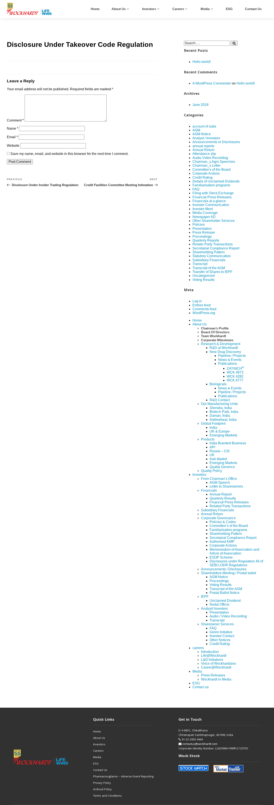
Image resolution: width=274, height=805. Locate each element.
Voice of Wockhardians (218, 663)
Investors (149, 9)
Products (207, 439)
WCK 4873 (235, 372)
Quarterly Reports (205, 240)
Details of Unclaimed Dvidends (216, 181)
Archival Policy (102, 789)
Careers (98, 751)
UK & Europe (220, 431)
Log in (197, 301)
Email (12, 137)
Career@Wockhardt (216, 667)
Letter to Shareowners (226, 486)
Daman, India (220, 415)
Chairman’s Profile (215, 328)
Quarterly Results (223, 498)
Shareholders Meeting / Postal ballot (228, 573)
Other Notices (220, 640)
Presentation (202, 228)
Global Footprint (213, 423)
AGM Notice (201, 134)
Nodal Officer (219, 604)
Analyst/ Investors (214, 608)
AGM (196, 130)
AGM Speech (220, 482)
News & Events (229, 360)
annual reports (203, 146)
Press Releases (213, 675)
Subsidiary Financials (208, 260)
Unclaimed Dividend (225, 600)
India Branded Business (228, 443)
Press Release (203, 232)
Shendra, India (221, 408)
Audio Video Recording (210, 158)
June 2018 (200, 105)
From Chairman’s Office (219, 478)
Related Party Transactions (230, 506)
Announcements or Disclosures (216, 142)
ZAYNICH (235, 368)
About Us (119, 9)
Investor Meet (202, 209)
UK (212, 455)
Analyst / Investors (206, 138)
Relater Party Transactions (212, 244)
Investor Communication (210, 205)
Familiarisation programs (211, 185)
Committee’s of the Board (229, 526)
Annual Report (221, 494)
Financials (209, 490)
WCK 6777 (235, 380)
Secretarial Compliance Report (215, 248)
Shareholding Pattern (208, 252)
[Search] (234, 43)
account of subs (204, 126)
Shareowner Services (217, 624)
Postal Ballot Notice (225, 592)
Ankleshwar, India (223, 419)
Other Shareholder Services (213, 220)
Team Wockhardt (213, 336)
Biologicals (218, 384)
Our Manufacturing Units (219, 404)
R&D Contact (220, 400)
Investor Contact (222, 636)
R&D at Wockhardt (224, 348)
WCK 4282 (235, 376)
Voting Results (203, 280)
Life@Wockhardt (213, 655)
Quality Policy (211, 471)
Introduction (210, 652)
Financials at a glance (209, 201)
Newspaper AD (204, 217)
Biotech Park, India (224, 412)
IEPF (205, 596)
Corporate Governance (218, 518)
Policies (198, 224)
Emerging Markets (223, 435)
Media (205, 9)
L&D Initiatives (212, 659)
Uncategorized (203, 275)
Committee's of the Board (211, 169)
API (212, 447)
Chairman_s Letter (206, 165)
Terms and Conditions (107, 796)
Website (13, 145)
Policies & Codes (223, 522)
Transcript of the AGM (208, 268)
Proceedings (202, 236)
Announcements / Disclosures (223, 569)
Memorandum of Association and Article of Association (234, 551)
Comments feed (204, 309)
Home (95, 9)
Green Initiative (221, 632)
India (213, 427)
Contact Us (100, 770)
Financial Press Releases (212, 197)
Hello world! (201, 62)
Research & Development (220, 344)
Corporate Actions (206, 173)
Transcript (199, 264)
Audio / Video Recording (228, 616)
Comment (15, 120)
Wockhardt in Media (216, 679)
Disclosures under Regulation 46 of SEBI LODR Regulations (236, 563)
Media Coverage (205, 213)
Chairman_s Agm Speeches (213, 161)
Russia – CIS (220, 451)
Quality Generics (222, 467)
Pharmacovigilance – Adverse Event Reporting (123, 776)
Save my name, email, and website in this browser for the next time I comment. (69, 154)
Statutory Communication (211, 256)
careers (178, 9)
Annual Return (203, 150)
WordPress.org (203, 313)
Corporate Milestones (217, 340)
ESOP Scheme (221, 557)
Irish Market (218, 459)
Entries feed (201, 305)
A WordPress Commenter (211, 83)
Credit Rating (202, 177)
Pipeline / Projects (232, 355)
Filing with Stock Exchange (213, 193)
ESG (229, 9)
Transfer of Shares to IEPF (212, 272)
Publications (227, 363)
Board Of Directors (215, 332)
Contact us (253, 9)
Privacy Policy (102, 783)
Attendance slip (204, 154)
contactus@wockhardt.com (199, 744)
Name (12, 128)
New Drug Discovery (225, 352)
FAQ (195, 189)
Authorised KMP (222, 541)
